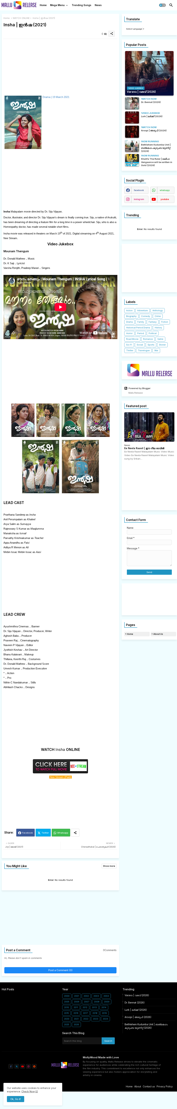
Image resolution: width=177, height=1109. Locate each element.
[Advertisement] (60, 66)
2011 (76, 1007)
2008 (96, 1001)
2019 (104, 1013)
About (137, 1086)
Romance (148, 339)
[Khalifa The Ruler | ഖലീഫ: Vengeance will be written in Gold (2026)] (132, 160)
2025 (66, 1024)
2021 (76, 1018)
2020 (66, 1018)
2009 (106, 1001)
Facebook (27, 832)
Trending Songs (81, 5)
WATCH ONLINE (21, 18)
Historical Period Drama (138, 327)
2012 (85, 1007)
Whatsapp (62, 832)
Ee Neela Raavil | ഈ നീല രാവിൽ (144, 448)
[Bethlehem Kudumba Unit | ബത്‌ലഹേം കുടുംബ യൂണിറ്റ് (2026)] (132, 146)
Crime (158, 316)
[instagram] (28, 1066)
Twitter (45, 832)
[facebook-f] (10, 1066)
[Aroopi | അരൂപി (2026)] (132, 132)
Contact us (149, 1086)
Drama (129, 322)
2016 (75, 1013)
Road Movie (132, 339)
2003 (96, 996)
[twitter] (16, 1066)
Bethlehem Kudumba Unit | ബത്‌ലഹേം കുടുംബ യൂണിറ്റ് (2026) (146, 1026)
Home (43, 5)
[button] (162, 5)
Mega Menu (57, 5)
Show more (109, 866)
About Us (158, 634)
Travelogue (144, 350)
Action (129, 310)
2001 (76, 996)
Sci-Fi (129, 344)
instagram (139, 199)
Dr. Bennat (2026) (135, 1002)
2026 (76, 1024)
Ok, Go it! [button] (15, 1099)
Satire (160, 339)
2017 (85, 1013)
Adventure (142, 310)
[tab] (43, 6)
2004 (106, 996)
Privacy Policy (165, 1086)
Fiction (164, 322)
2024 (105, 1018)
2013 (94, 1007)
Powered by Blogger (140, 388)
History (158, 327)
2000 (66, 996)
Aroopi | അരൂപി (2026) (138, 1017)
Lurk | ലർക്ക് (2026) (136, 1009)
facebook (139, 190)
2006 (76, 1001)
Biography (131, 316)
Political (153, 333)
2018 (94, 1013)
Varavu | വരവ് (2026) (137, 995)
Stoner (162, 344)
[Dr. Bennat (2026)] (132, 103)
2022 (85, 1018)
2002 (86, 996)
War (156, 350)
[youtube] (22, 1066)
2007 (86, 1001)
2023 (95, 1018)
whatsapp (165, 190)
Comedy (145, 316)
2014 (103, 1007)
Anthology (157, 310)
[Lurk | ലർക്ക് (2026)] (132, 117)
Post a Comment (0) (60, 970)
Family (140, 322)
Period (140, 333)
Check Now (28, 1091)
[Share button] (75, 833)
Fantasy (153, 322)
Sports (151, 344)
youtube (165, 199)
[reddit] (34, 1066)
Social (140, 344)
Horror (129, 333)
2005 (66, 1001)
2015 (66, 1013)
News (98, 5)
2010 (66, 1007)
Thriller (129, 350)
